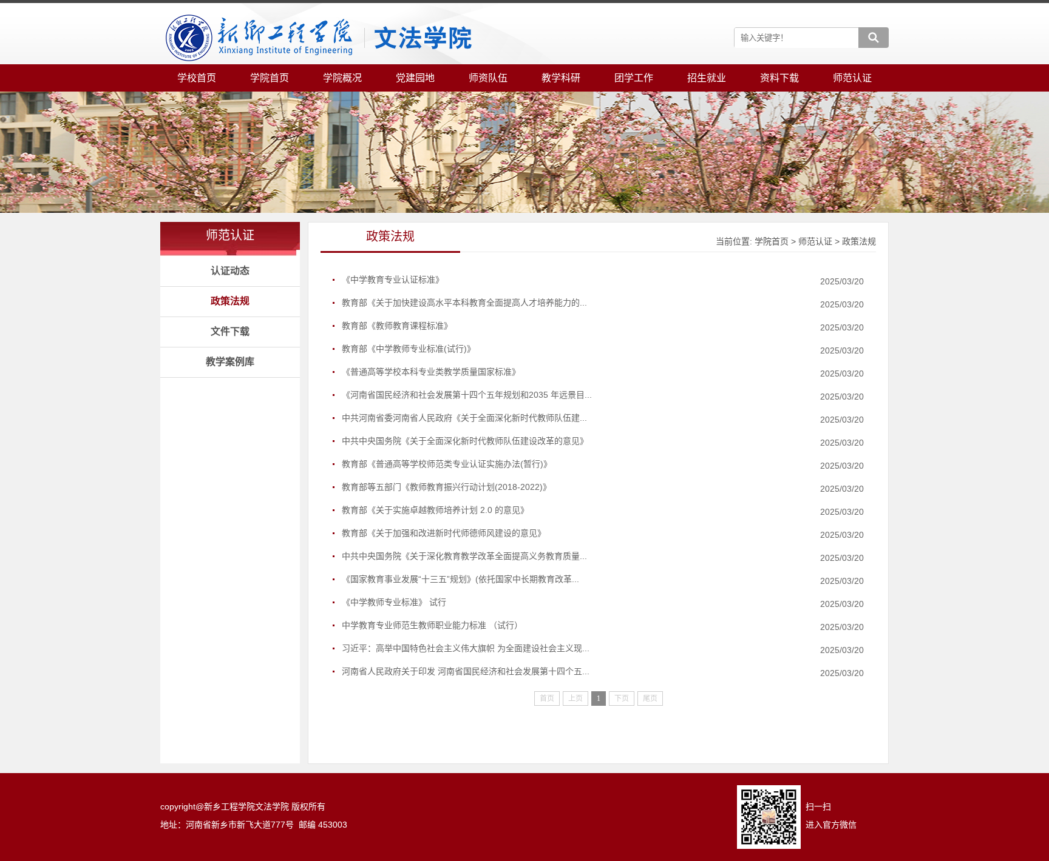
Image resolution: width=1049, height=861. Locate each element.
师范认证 (815, 241)
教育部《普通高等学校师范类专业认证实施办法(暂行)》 (447, 464)
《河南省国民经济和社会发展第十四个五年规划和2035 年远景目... (467, 395)
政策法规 (230, 301)
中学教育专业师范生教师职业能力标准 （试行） (432, 625)
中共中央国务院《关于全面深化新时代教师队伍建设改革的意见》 (465, 441)
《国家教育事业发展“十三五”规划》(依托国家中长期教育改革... (460, 579)
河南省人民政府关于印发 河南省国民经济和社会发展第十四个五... (465, 671)
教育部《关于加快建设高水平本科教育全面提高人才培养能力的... (464, 302)
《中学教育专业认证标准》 (393, 279)
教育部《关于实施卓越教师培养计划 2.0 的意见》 (435, 510)
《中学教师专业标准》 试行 (394, 602)
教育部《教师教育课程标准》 (397, 325)
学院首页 (772, 241)
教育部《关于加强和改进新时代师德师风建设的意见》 (444, 533)
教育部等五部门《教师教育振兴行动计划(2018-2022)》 (446, 487)
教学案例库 (230, 362)
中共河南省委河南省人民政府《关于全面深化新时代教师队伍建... (464, 418)
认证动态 (230, 271)
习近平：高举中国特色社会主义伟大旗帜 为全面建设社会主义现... (465, 648)
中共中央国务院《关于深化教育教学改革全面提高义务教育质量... (464, 556)
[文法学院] (318, 38)
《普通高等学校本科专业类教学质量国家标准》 (431, 372)
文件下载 (230, 331)
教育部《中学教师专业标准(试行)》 (408, 348)
